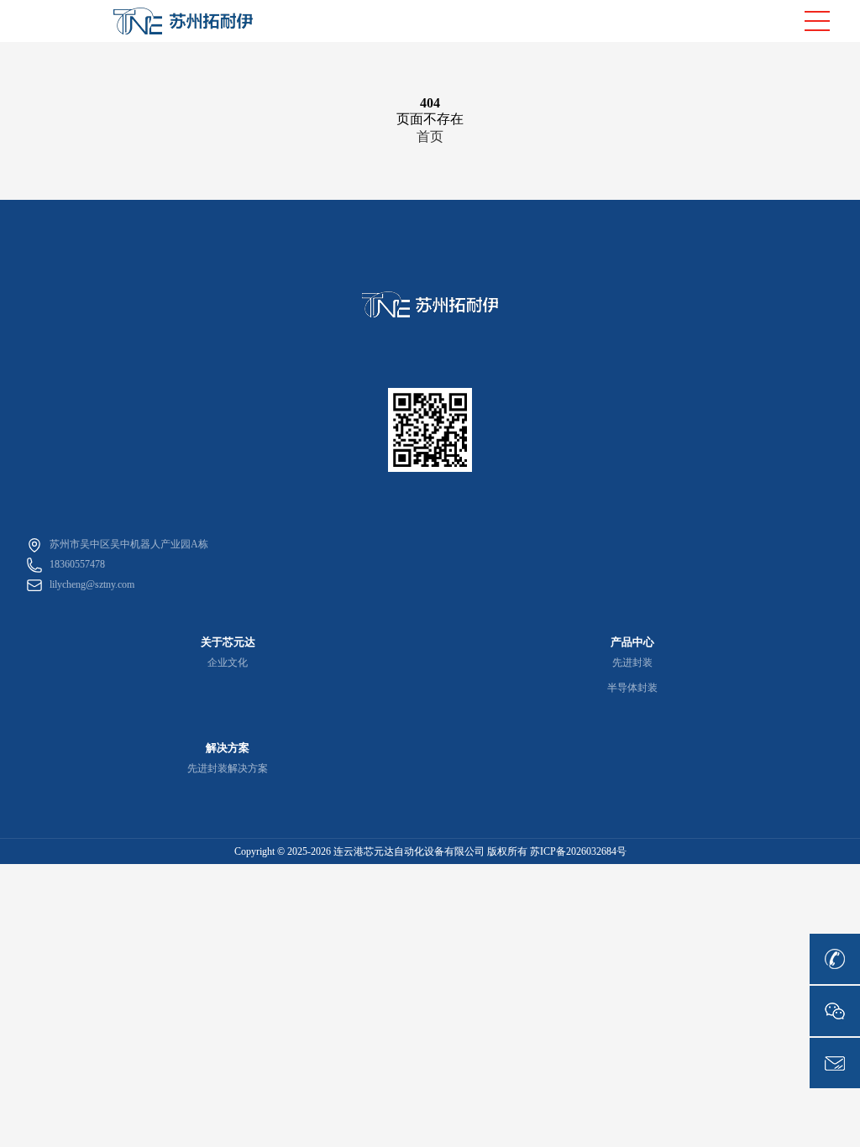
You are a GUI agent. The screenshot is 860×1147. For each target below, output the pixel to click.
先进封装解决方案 (227, 768)
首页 (430, 136)
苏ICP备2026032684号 (578, 851)
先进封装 (632, 662)
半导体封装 (632, 688)
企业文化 (227, 662)
